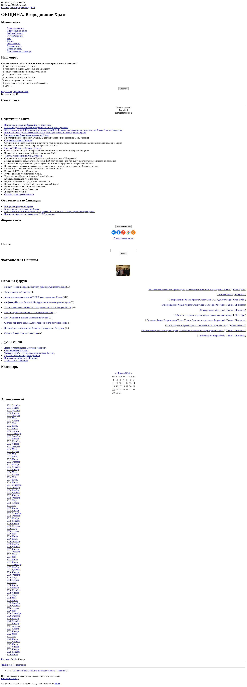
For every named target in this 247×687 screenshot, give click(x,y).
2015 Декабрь (13, 521)
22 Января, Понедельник (14, 665)
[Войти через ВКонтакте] (113, 232)
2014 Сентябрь (14, 485)
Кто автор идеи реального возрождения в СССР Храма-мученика (36, 127)
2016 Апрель (13, 531)
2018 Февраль (13, 575)
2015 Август (13, 510)
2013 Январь (13, 444)
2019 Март (12, 595)
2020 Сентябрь (14, 613)
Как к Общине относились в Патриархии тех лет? (28, 312)
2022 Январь (13, 631)
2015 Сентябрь (14, 513)
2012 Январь (13, 413)
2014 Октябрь (13, 487)
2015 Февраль (13, 498)
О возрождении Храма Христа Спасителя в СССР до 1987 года (199, 299)
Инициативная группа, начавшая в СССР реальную (29, 214)
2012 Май (11, 423)
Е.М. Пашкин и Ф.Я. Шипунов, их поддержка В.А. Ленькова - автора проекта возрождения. (49, 211)
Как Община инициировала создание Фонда (26, 317)
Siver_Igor (240, 315)
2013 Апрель (13, 451)
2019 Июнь (12, 600)
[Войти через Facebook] (118, 232)
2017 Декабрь (13, 569)
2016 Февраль (13, 526)
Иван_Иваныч (238, 325)
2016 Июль (12, 539)
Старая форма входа (123, 238)
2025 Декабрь (13, 652)
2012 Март (12, 418)
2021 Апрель (13, 629)
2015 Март (12, 500)
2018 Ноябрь (13, 587)
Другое (8, 86)
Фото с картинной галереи (17, 292)
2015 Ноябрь (13, 518)
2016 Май (11, 533)
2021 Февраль (13, 626)
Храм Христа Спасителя (16, 360)
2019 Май (11, 598)
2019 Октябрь (13, 603)
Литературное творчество (211, 335)
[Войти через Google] (128, 232)
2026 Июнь (12, 654)
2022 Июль (12, 639)
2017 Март (12, 554)
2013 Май (11, 454)
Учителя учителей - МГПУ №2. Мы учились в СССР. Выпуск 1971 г (37, 307)
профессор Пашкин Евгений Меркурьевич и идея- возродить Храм (37, 302)
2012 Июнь (12, 426)
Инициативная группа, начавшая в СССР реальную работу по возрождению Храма (45, 132)
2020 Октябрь (13, 616)
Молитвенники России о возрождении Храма (26, 135)
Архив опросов (20, 91)
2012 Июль (12, 428)
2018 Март (12, 577)
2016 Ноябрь (13, 544)
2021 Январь (13, 623)
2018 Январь (13, 572)
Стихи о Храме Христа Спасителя (21, 333)
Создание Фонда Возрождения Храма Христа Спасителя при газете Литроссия (185, 320)
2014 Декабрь (13, 492)
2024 (13, 659)
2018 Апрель (13, 580)
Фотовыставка (224, 294)
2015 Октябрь (13, 516)
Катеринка (240, 294)
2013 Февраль (13, 446)
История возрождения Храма (18, 206)
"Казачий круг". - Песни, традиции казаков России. (29, 353)
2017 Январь (13, 549)
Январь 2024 (123, 373)
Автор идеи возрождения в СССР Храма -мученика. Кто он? (34, 297)
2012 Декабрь (13, 441)
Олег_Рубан (239, 289)
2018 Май (11, 582)
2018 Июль (12, 585)
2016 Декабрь (13, 546)
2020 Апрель (13, 608)
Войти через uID (123, 226)
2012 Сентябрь (14, 433)
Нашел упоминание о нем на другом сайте (25, 72)
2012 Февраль (13, 415)
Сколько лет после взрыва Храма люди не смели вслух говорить (35, 323)
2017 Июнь (12, 559)
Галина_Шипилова (235, 305)
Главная (5, 7)
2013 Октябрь (13, 462)
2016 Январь (13, 523)
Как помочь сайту (10, 678)
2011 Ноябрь (13, 408)
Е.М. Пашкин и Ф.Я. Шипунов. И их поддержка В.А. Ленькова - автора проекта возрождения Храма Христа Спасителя (63, 130)
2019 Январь (13, 593)
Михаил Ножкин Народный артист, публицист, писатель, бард (35, 287)
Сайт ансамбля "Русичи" (16, 350)
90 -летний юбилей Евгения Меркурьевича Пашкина (39, 670)
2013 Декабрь (13, 467)
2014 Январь (13, 469)
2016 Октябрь (13, 541)
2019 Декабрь (13, 605)
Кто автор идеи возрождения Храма (21, 209)
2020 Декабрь (13, 621)
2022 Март (12, 634)
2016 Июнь (12, 536)
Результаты (6, 91)
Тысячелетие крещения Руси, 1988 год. (23, 156)
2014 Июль (12, 482)
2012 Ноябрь (13, 438)
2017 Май (11, 557)
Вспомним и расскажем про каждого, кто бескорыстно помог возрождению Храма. (190, 289)
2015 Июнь (12, 508)
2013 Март (12, 449)
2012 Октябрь (13, 436)
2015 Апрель (13, 503)
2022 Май (11, 636)
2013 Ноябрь (13, 464)
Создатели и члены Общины (18, 140)
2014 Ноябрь (13, 490)
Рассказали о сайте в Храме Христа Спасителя (27, 69)
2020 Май (11, 611)
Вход (26, 7)
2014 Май (11, 477)
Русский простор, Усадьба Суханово (22, 355)
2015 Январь (13, 495)
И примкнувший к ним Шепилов (20, 358)
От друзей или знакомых (17, 74)
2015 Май (11, 505)
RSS (33, 7)
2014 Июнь (12, 480)
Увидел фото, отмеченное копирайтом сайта (26, 83)
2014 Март (12, 472)
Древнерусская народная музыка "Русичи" (25, 348)
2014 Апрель (13, 474)
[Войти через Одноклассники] (133, 232)
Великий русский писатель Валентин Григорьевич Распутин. (34, 328)
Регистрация (16, 7)
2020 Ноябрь (13, 618)
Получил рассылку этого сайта (20, 77)
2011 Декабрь (13, 410)
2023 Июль (12, 644)
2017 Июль (12, 562)
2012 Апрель (13, 420)
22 (113, 389)
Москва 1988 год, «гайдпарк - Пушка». (23, 148)
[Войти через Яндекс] (123, 232)
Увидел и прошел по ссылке (18, 80)
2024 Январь (13, 646)
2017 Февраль (13, 551)
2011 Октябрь (13, 405)
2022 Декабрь (13, 641)
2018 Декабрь (13, 590)
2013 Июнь (12, 456)
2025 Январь (13, 649)
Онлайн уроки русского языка (19, 194)
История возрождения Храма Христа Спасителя (27, 125)
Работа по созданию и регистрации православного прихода (203, 315)
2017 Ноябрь (13, 567)
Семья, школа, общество (212, 310)
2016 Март (12, 528)
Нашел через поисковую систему (21, 66)
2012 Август (13, 431)
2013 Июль (12, 459)
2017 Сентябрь (14, 564)
